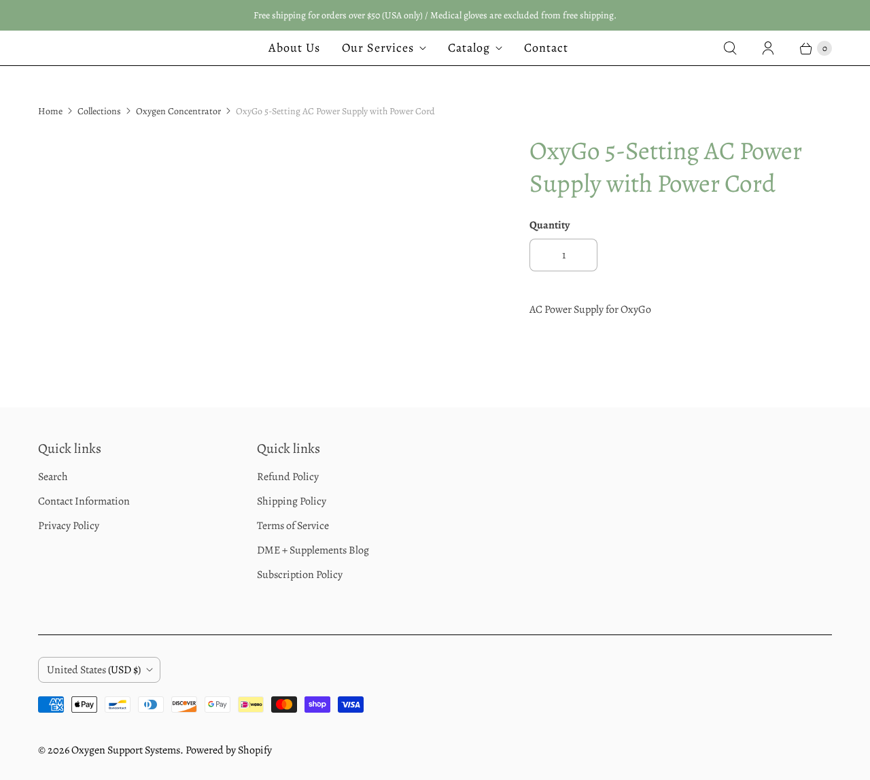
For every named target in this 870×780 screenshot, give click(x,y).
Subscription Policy (300, 574)
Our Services (378, 47)
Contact (546, 47)
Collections (99, 111)
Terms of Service (293, 525)
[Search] (730, 48)
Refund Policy (288, 476)
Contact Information (84, 501)
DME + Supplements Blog (313, 550)
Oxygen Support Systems (125, 750)
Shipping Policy (291, 501)
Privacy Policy (68, 525)
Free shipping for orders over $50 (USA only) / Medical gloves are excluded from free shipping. (435, 15)
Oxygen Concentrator (178, 111)
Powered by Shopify (229, 750)
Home (50, 111)
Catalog (469, 47)
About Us (294, 47)
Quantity (549, 225)
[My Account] (768, 48)
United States (94, 669)
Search (53, 476)
